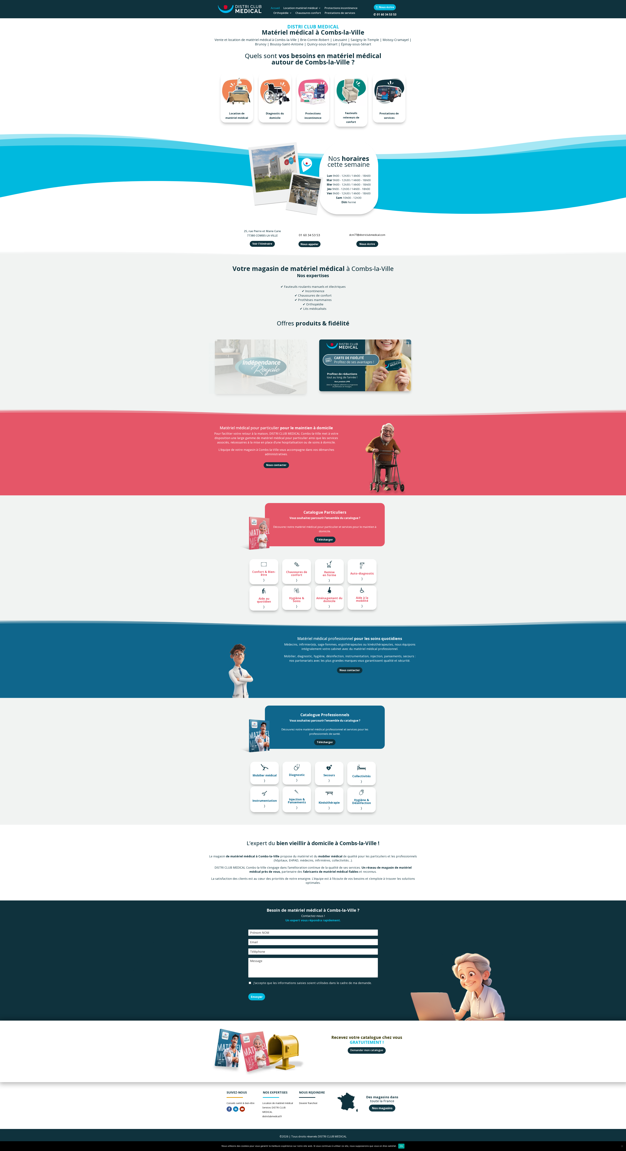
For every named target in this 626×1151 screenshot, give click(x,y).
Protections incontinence (341, 8)
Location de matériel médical (236, 116)
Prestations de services (340, 13)
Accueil (275, 8)
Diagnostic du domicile (275, 116)
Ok (401, 1146)
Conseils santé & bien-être (240, 1103)
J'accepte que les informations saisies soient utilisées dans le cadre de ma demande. (312, 983)
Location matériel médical (300, 8)
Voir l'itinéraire (262, 243)
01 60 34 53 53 (386, 14)
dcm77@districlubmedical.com (367, 235)
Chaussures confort (308, 13)
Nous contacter (276, 465)
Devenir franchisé (308, 1103)
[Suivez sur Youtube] (242, 1109)
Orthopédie (281, 13)
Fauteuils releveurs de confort (351, 117)
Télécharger (325, 539)
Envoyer (257, 997)
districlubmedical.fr (272, 1116)
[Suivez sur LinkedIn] (235, 1109)
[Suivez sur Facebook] (229, 1109)
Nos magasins (382, 1108)
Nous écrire (386, 7)
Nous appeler (309, 244)
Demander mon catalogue (366, 1050)
